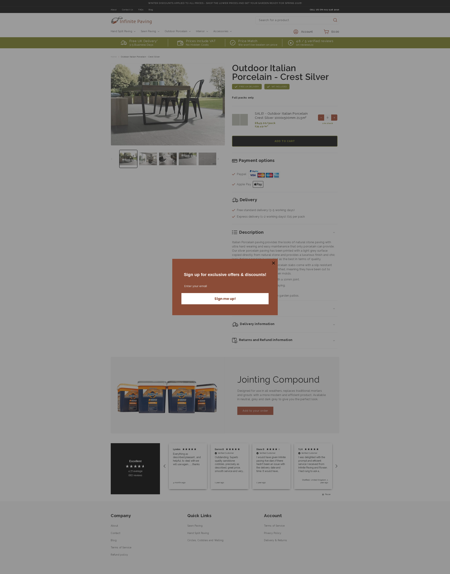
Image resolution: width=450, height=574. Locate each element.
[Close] (273, 263)
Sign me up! (225, 298)
